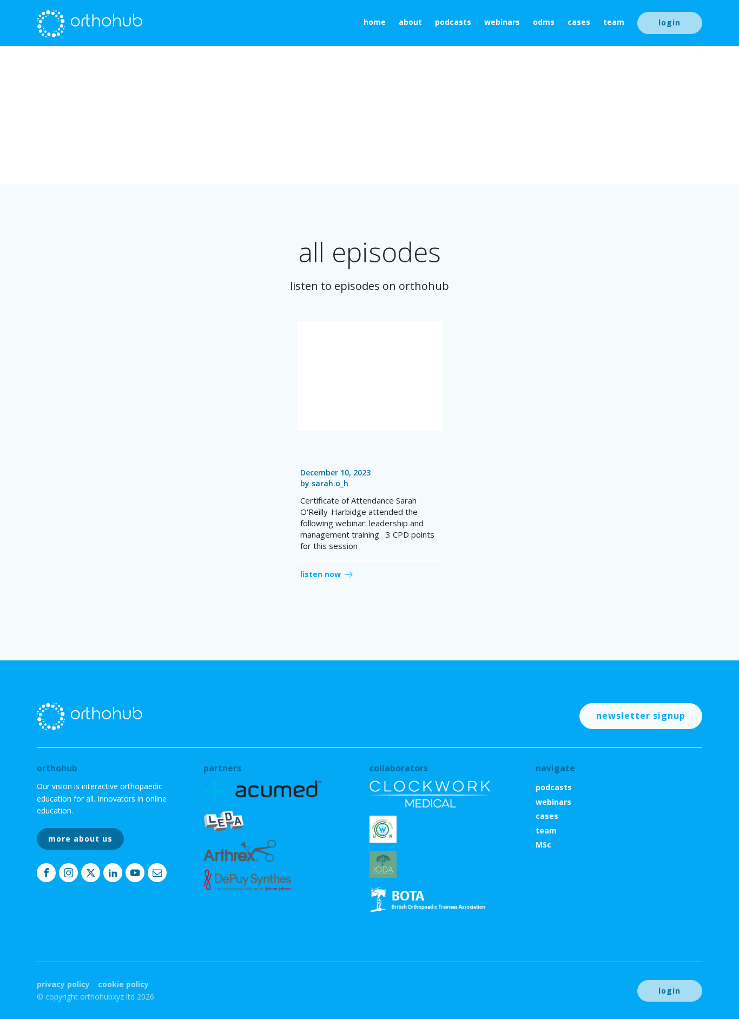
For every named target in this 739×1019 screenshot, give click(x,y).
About (410, 22)
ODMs (544, 22)
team (613, 22)
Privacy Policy (63, 984)
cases (579, 22)
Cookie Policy (123, 984)
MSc (543, 844)
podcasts (453, 22)
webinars (502, 22)
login (669, 22)
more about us (80, 838)
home (375, 22)
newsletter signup (640, 716)
